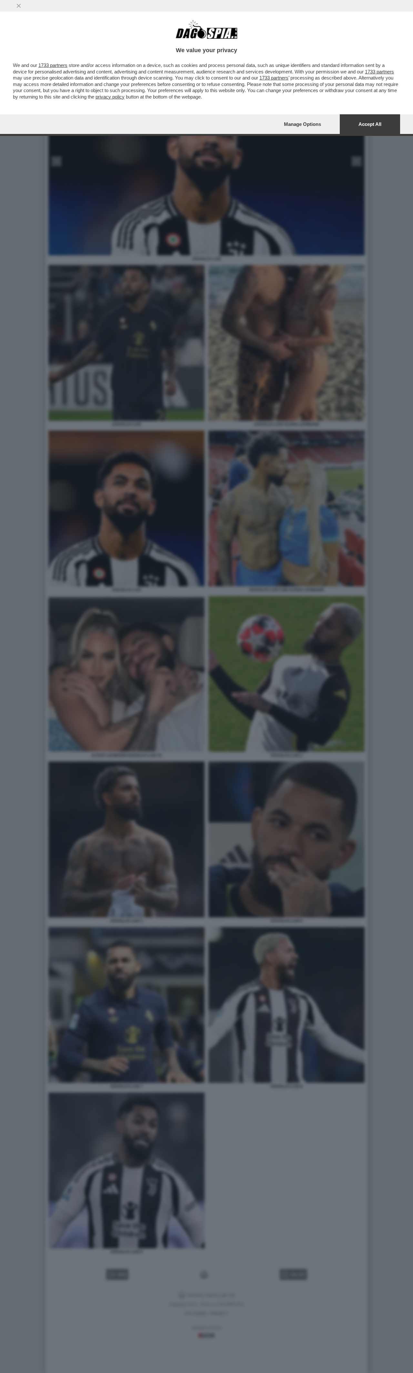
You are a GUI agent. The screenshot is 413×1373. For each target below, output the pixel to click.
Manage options (302, 124)
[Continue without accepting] (19, 6)
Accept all (369, 124)
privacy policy (110, 96)
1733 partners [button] (52, 65)
